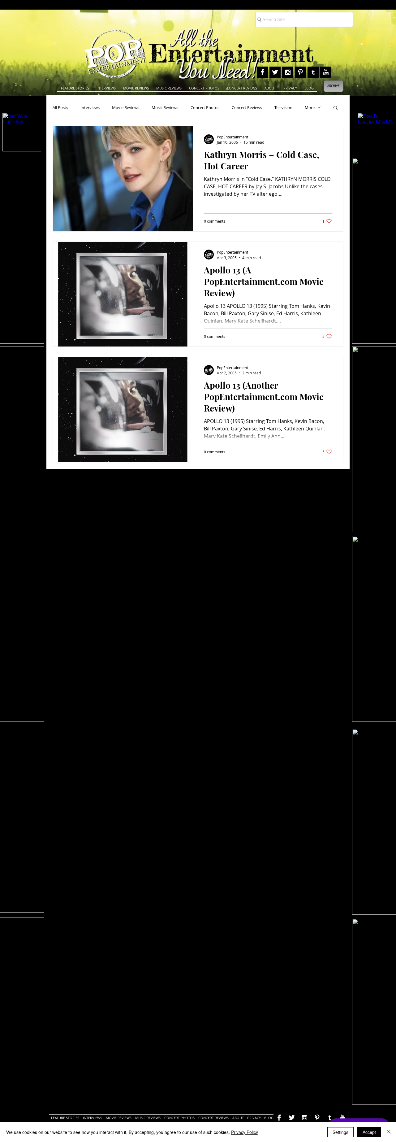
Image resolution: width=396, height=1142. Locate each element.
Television (283, 107)
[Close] (388, 1132)
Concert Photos (205, 107)
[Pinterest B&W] (300, 72)
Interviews (90, 107)
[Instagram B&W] (287, 72)
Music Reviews (165, 107)
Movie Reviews (125, 107)
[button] (335, 108)
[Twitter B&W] (275, 72)
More (310, 107)
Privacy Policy (244, 1132)
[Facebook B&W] (262, 72)
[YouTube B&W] (325, 72)
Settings (340, 1132)
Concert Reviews (247, 107)
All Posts (60, 107)
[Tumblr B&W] (313, 72)
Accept (369, 1132)
